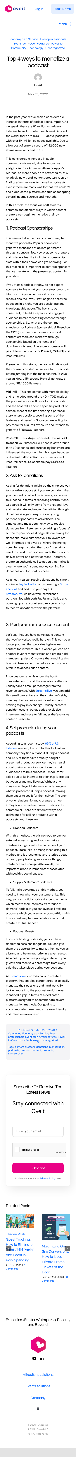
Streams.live (14, 594)
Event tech (20, 43)
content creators (25, 1046)
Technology (35, 48)
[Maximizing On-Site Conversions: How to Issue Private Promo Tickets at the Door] (56, 1227)
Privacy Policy (47, 1178)
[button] (8, 1248)
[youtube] (34, 1358)
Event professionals (53, 39)
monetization (56, 1046)
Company (38, 1398)
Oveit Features (39, 43)
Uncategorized (55, 48)
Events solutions (38, 1386)
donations (42, 1046)
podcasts (13, 1050)
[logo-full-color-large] (15, 5)
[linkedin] (42, 1358)
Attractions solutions (38, 1375)
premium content (31, 1050)
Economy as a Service (23, 39)
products (48, 1050)
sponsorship (15, 1053)
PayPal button (27, 584)
